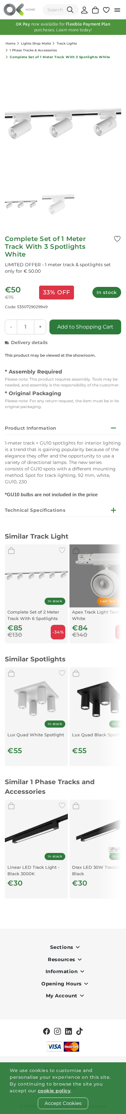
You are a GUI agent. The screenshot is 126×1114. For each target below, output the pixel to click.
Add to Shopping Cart (85, 327)
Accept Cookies (63, 1103)
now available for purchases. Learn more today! (63, 27)
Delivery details (29, 342)
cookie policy (54, 1091)
